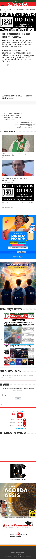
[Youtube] (21, 554)
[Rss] (15, 554)
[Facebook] (17, 554)
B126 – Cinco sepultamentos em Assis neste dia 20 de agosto (17, 375)
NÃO (5, 395)
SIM (5, 393)
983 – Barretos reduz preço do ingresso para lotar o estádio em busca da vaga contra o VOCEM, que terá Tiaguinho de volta (23, 124)
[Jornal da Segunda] (18, 3)
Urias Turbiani (20, 552)
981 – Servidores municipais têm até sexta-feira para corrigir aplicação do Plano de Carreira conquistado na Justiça (13, 115)
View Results (18, 402)
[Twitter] (19, 554)
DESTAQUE (9, 9)
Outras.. (3, 405)
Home (3, 9)
